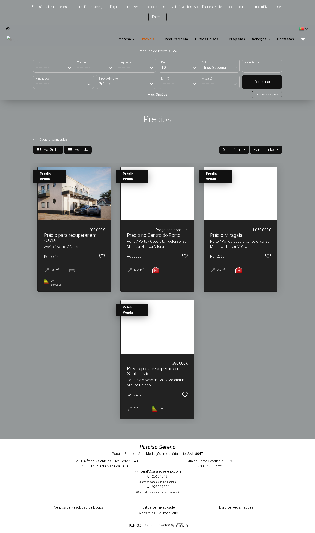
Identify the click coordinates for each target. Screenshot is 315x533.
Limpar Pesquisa (267, 94)
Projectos (237, 39)
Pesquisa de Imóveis (155, 51)
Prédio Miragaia (226, 235)
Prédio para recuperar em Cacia (70, 238)
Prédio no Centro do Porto (153, 235)
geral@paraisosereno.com (160, 471)
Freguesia (124, 62)
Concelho (83, 62)
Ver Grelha (51, 150)
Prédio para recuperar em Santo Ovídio (153, 371)
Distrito (40, 62)
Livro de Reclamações (236, 507)
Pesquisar (262, 81)
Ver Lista (81, 150)
